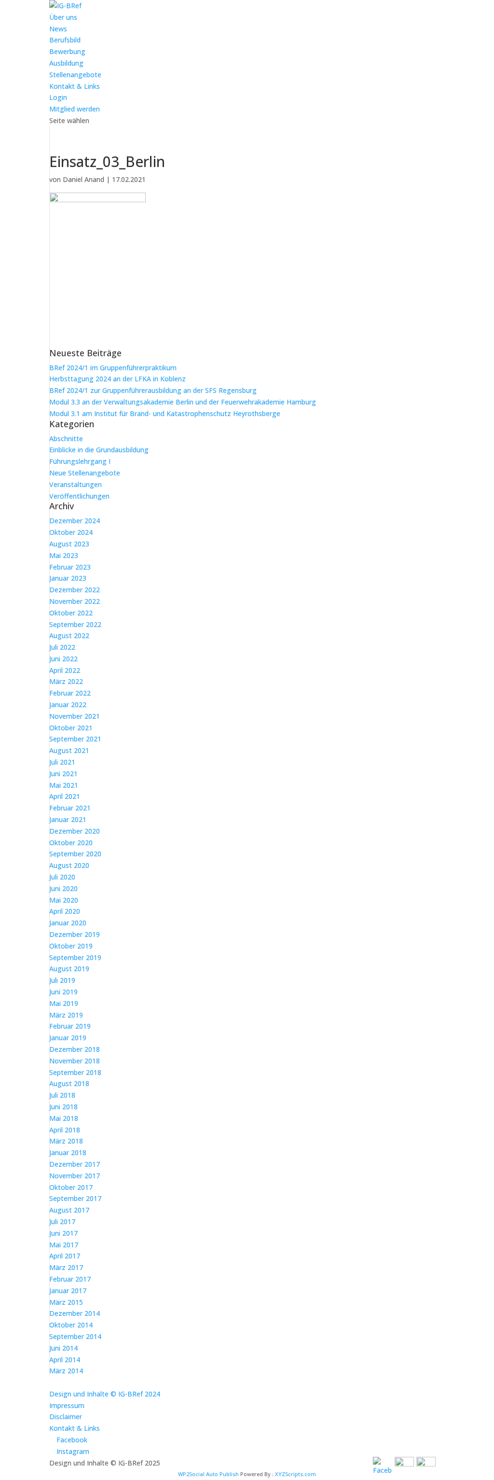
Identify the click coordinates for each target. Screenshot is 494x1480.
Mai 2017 (63, 1244)
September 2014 (75, 1336)
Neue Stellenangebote (84, 472)
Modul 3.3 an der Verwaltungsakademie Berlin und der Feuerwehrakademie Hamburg (182, 401)
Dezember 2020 (74, 831)
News (58, 28)
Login (58, 97)
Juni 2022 (63, 658)
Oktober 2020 (71, 842)
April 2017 (64, 1255)
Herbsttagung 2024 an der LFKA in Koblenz (117, 378)
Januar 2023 (67, 578)
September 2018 (75, 1072)
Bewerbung (67, 51)
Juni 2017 (63, 1233)
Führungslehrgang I (79, 461)
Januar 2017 (67, 1290)
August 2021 (69, 750)
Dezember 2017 (74, 1164)
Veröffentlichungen (79, 496)
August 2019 (69, 968)
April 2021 (64, 796)
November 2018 (74, 1060)
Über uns (63, 17)
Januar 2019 (67, 1037)
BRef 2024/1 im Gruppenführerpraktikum (113, 367)
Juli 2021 (62, 762)
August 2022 (69, 635)
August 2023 (69, 543)
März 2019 (66, 1014)
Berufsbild (65, 39)
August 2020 (69, 865)
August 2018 (69, 1083)
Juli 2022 (62, 647)
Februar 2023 (70, 567)
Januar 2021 (67, 819)
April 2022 (64, 670)
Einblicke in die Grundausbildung (99, 449)
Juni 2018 (63, 1106)
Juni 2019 (63, 991)
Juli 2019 (62, 980)
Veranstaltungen (75, 484)
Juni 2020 (63, 888)
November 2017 (74, 1175)
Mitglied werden (74, 108)
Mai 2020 (63, 900)
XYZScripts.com (295, 1474)
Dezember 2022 (74, 589)
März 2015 (66, 1302)
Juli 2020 (62, 876)
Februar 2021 (70, 807)
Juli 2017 (62, 1221)
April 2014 (64, 1359)
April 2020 (64, 911)
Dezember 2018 (74, 1049)
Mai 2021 (63, 785)
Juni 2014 (63, 1348)
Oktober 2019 (71, 945)
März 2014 (66, 1370)
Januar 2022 (67, 704)
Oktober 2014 (71, 1324)
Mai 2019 (63, 1003)
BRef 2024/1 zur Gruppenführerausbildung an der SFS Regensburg (153, 390)
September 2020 (75, 853)
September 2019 (75, 957)
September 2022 (75, 624)
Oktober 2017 (71, 1187)
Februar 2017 (70, 1279)
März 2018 (66, 1140)
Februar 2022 (70, 693)
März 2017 (66, 1267)
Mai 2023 (63, 555)
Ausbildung (66, 63)
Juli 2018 (62, 1095)
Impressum (66, 1405)
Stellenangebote (75, 74)
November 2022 (74, 601)
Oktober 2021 (71, 727)
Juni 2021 (63, 773)
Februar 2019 (70, 1026)
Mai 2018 (63, 1118)
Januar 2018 (67, 1152)
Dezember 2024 (74, 520)
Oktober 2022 (71, 612)
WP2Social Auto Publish (208, 1474)
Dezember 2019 (74, 934)
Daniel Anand (83, 179)
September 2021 (75, 738)
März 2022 (66, 681)
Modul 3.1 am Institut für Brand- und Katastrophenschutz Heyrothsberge (164, 413)
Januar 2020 (67, 922)
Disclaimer (65, 1416)
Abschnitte (66, 438)
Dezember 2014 (74, 1313)
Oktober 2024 (71, 532)
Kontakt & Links (74, 86)
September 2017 (75, 1198)
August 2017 (69, 1210)
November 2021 (74, 716)
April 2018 (64, 1129)
